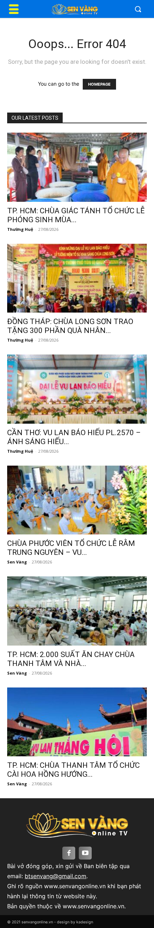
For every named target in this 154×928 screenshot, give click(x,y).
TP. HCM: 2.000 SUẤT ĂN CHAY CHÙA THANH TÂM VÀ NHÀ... (71, 659)
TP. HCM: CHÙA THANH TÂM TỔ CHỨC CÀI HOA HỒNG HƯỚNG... (73, 770)
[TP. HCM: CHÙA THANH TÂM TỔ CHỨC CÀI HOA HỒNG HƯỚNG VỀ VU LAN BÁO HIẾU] (77, 722)
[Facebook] (68, 853)
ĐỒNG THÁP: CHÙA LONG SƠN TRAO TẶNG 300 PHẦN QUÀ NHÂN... (70, 326)
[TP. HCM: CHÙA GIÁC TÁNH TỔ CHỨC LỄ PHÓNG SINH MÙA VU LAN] (77, 167)
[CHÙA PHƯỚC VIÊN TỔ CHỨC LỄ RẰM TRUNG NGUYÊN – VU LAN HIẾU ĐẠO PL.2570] (77, 500)
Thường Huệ (20, 229)
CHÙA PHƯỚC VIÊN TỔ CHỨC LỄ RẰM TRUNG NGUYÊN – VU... (71, 548)
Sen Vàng (17, 562)
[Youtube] (85, 853)
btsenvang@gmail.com (55, 876)
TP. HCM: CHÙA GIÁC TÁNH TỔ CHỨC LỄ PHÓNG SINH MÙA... (76, 215)
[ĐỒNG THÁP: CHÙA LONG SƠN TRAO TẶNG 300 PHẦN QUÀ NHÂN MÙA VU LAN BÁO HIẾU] (77, 278)
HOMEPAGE (99, 84)
